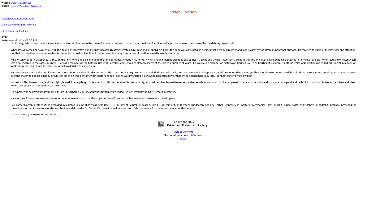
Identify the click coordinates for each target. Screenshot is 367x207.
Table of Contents (183, 132)
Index (183, 138)
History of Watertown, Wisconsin (25, 6)
